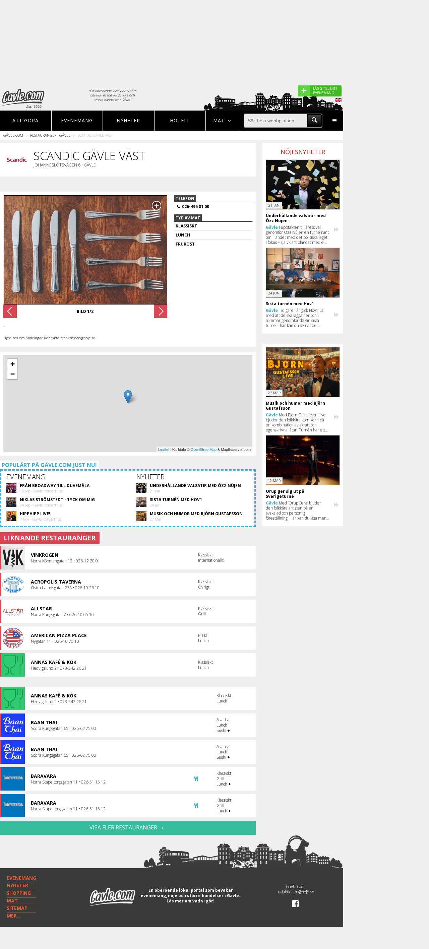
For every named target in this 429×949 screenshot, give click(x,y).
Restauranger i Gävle (50, 135)
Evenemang (77, 120)
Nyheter (128, 120)
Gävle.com (13, 135)
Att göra (25, 120)
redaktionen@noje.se (295, 892)
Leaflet (163, 449)
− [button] (12, 374)
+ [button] (12, 364)
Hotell (180, 120)
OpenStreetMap (204, 449)
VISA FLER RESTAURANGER (124, 827)
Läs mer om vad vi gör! (190, 901)
